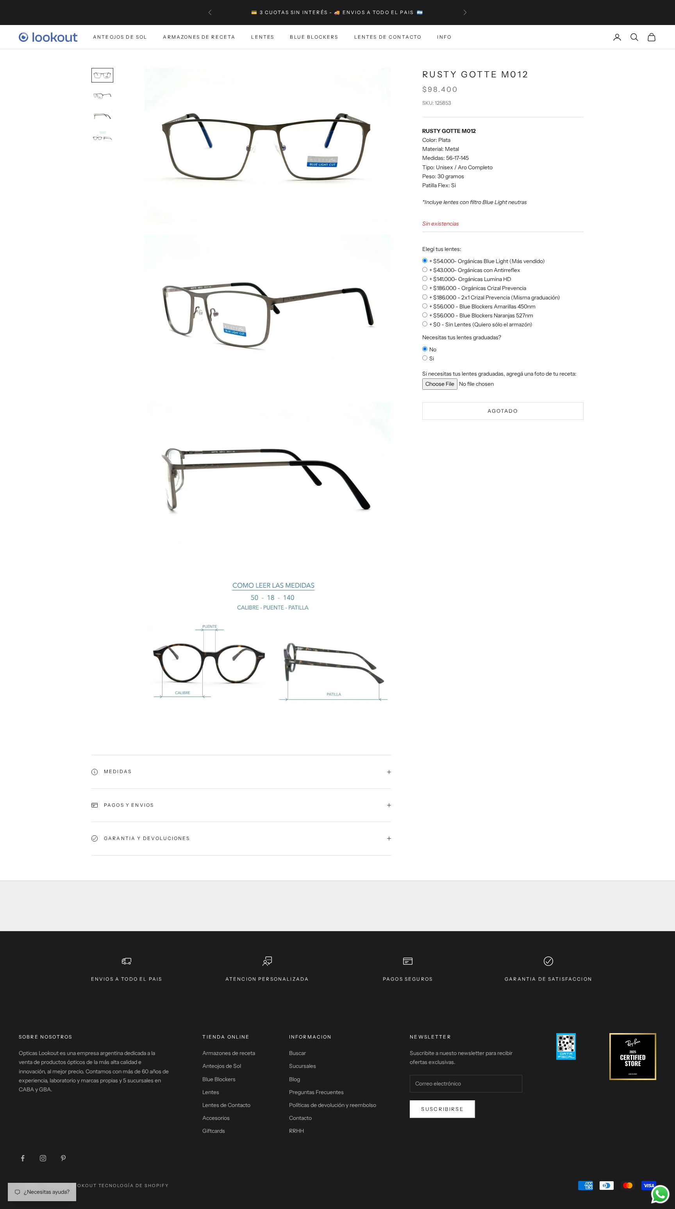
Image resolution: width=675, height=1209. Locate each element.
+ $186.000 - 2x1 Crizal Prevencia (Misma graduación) (494, 297)
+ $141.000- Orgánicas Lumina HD (470, 279)
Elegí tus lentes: (441, 249)
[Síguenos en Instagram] (43, 1158)
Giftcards (213, 1130)
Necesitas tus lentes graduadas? (461, 337)
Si (431, 358)
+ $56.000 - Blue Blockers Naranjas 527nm (481, 315)
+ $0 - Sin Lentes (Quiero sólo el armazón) (480, 324)
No (432, 349)
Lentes (262, 37)
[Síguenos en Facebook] (23, 1158)
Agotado (503, 411)
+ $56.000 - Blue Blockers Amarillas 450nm (482, 306)
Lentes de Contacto (388, 37)
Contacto (300, 1117)
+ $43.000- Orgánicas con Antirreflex (474, 270)
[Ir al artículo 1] (102, 75)
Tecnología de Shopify (133, 1185)
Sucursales (302, 1065)
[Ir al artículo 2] (102, 96)
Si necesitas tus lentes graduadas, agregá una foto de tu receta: (499, 373)
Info (444, 37)
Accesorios (216, 1117)
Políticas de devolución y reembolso (332, 1105)
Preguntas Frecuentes (316, 1092)
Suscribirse (442, 1109)
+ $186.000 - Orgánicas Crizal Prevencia (477, 288)
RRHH (296, 1130)
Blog (294, 1079)
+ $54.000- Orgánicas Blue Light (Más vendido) (487, 261)
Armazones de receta (228, 1053)
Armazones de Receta (199, 37)
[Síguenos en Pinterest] (63, 1158)
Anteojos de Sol (120, 37)
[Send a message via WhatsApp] (660, 1194)
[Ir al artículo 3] (102, 116)
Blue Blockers (314, 37)
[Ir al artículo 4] (102, 137)
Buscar (297, 1053)
